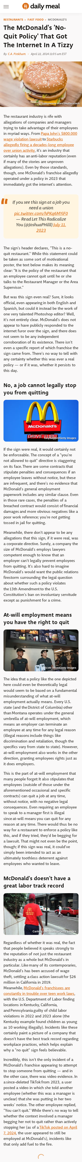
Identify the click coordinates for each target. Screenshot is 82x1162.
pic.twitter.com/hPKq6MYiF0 (41, 213)
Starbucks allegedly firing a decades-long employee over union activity (38, 145)
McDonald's (57, 19)
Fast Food (36, 19)
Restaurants (13, 19)
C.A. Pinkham (17, 54)
